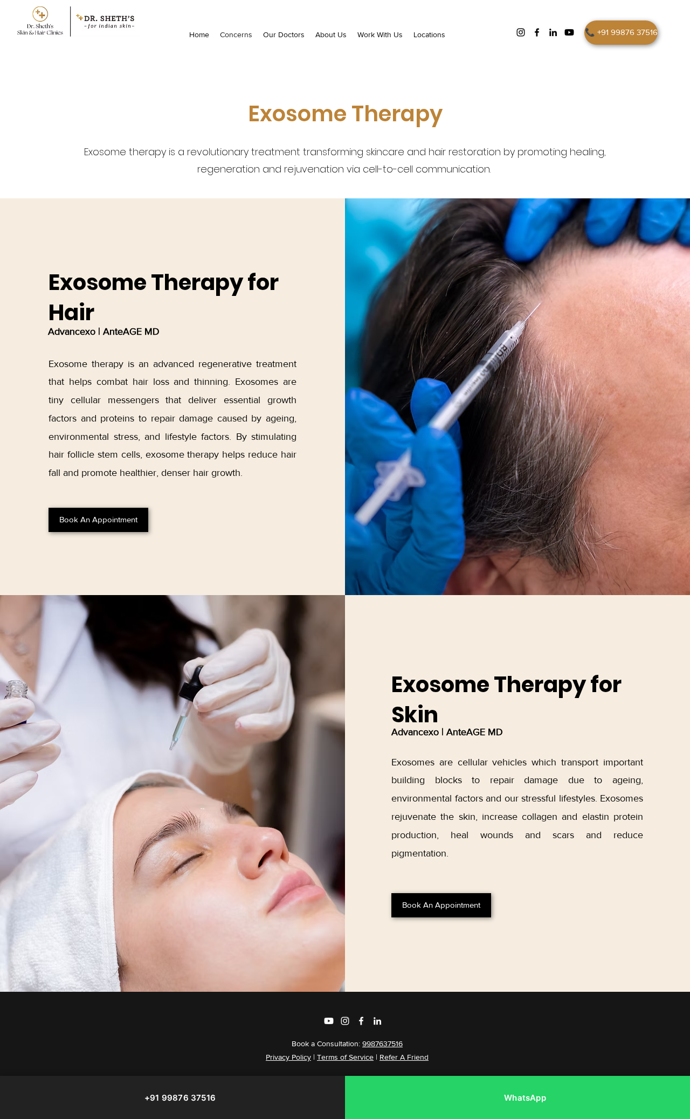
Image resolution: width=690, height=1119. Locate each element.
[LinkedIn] (553, 32)
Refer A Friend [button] (404, 1057)
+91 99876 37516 (180, 1098)
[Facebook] (537, 32)
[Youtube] (569, 32)
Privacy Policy (288, 1057)
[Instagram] (520, 32)
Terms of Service (345, 1057)
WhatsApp (525, 1098)
